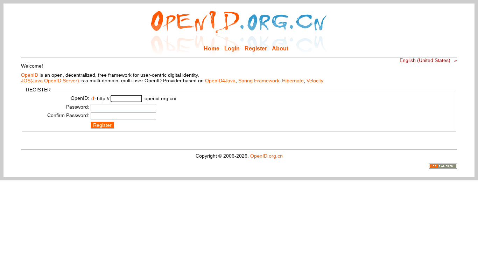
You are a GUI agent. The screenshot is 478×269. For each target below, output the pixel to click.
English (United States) (425, 60)
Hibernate (293, 80)
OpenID (29, 75)
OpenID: (80, 98)
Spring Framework (258, 80)
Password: (77, 107)
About (280, 48)
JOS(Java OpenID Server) (50, 80)
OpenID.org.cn (266, 156)
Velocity (315, 80)
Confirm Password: (68, 115)
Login (232, 48)
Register (256, 48)
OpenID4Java (220, 80)
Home (211, 48)
